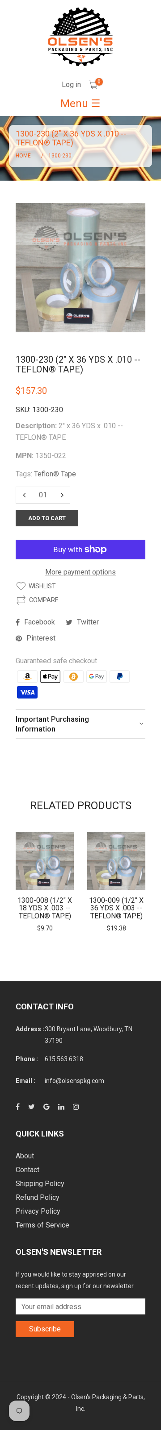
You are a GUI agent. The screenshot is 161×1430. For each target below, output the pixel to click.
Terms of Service (42, 1225)
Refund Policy (37, 1197)
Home (23, 156)
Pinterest (40, 638)
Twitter (88, 622)
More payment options (80, 572)
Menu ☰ (80, 103)
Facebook (39, 622)
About (25, 1156)
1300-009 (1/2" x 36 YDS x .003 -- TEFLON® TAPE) (116, 908)
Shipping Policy (40, 1183)
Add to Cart (47, 518)
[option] (44, 882)
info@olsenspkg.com (74, 1080)
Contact (27, 1169)
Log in (71, 84)
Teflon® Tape (55, 474)
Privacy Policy (38, 1211)
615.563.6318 (64, 1058)
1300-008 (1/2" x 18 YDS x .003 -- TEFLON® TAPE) (44, 908)
